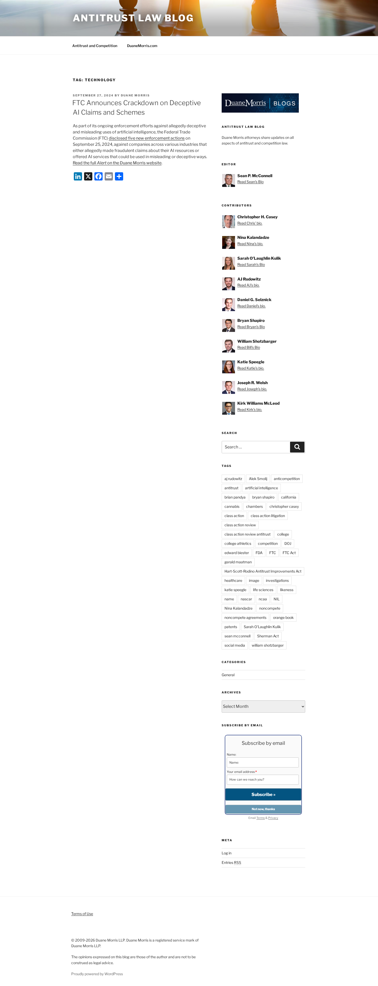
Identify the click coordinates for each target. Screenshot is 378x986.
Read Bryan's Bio (251, 326)
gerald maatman (238, 562)
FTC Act (289, 552)
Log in (226, 853)
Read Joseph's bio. (252, 389)
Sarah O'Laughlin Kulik (262, 627)
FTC (272, 552)
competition (268, 543)
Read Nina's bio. (250, 243)
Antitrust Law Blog (133, 18)
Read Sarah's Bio (251, 264)
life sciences (263, 589)
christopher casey (284, 506)
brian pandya (235, 497)
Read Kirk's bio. (249, 409)
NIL (277, 599)
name (229, 599)
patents (230, 627)
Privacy (273, 818)
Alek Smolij (258, 478)
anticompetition (287, 478)
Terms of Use (82, 913)
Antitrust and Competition (94, 45)
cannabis (231, 506)
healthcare (233, 580)
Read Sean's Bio (250, 181)
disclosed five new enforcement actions (147, 138)
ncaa (263, 599)
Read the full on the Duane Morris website (117, 162)
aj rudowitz (233, 478)
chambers (254, 506)
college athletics (237, 543)
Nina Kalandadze (238, 608)
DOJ (287, 543)
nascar (246, 599)
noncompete (269, 608)
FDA (259, 552)
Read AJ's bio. (248, 285)
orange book (283, 617)
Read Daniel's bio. (251, 306)
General (228, 675)
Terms (260, 818)
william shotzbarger (268, 645)
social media (234, 645)
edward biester (236, 552)
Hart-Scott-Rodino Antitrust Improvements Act (262, 571)
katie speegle (235, 589)
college (283, 534)
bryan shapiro (263, 497)
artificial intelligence (261, 488)
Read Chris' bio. (249, 223)
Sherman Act (268, 636)
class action (234, 515)
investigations (277, 580)
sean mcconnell (237, 636)
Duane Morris (135, 95)
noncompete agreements (245, 617)
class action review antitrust (247, 534)
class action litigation (268, 515)
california (288, 497)
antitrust (231, 488)
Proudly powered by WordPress (97, 974)
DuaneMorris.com (142, 45)
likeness (286, 589)
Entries (231, 862)
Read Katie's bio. (250, 368)
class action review (240, 525)
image (254, 580)
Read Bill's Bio (248, 347)
